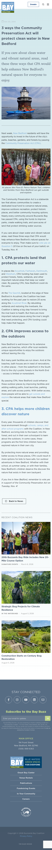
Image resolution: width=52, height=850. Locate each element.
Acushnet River (19, 303)
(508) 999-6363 (26, 748)
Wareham (10, 274)
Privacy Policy (26, 836)
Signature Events (10, 564)
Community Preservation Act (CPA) (23, 143)
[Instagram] (17, 699)
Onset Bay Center (26, 772)
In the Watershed (10, 613)
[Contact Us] (42, 699)
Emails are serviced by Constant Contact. (34, 729)
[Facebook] (8, 699)
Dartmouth (41, 271)
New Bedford (20, 133)
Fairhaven (30, 271)
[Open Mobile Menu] (48, 4)
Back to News (15, 501)
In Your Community (26, 793)
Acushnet (19, 271)
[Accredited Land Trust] (26, 812)
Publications (26, 783)
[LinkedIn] (34, 699)
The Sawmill (14, 293)
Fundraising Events (26, 788)
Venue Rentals (26, 777)
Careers (26, 799)
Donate (33, 4)
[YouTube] (25, 699)
